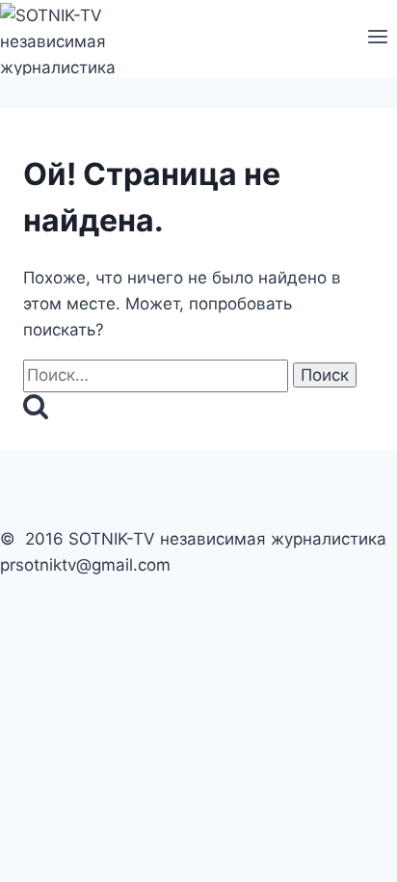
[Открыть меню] (377, 38)
